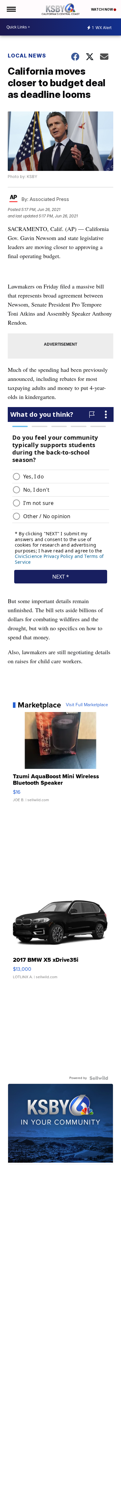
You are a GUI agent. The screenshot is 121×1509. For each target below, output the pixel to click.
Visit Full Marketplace (87, 705)
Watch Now (102, 9)
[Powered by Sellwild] (98, 1078)
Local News (27, 55)
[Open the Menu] (11, 9)
